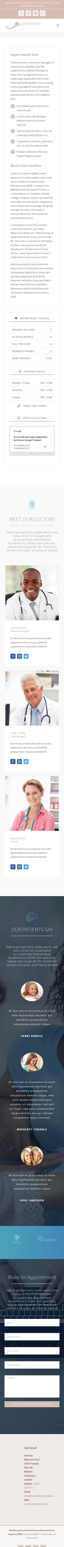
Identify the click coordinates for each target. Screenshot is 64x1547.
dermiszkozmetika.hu (36, 1504)
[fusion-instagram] (19, 656)
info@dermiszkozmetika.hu (39, 1496)
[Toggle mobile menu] (58, 25)
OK (45, 447)
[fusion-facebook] (12, 656)
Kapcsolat (28, 1534)
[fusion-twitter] (26, 656)
